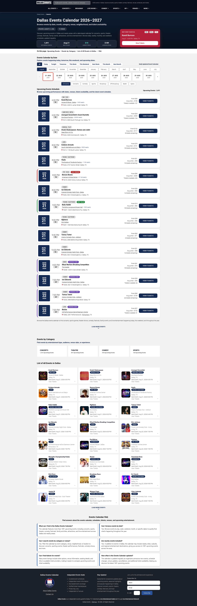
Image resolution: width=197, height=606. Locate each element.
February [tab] (104, 69)
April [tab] (124, 69)
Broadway (79, 8)
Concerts (66, 8)
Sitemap (94, 602)
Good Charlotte (83, 115)
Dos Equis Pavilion (67, 117)
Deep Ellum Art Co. (67, 132)
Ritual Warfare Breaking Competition (75, 265)
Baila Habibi (66, 205)
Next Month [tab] (117, 64)
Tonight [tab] (53, 64)
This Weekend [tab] (84, 64)
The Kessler (65, 267)
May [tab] (134, 69)
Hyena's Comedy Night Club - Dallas (72, 192)
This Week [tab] (73, 64)
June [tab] (145, 69)
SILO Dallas (65, 222)
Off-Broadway (114, 84)
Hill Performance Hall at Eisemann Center (75, 312)
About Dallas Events (49, 591)
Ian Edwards (66, 190)
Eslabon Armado (67, 145)
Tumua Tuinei (66, 235)
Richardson (85, 315)
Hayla (63, 160)
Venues (135, 8)
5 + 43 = (129, 593)
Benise (64, 310)
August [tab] (42, 69)
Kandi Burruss (66, 100)
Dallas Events (40, 14)
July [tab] (155, 69)
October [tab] (62, 69)
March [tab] (114, 69)
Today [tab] (46, 64)
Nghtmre (64, 220)
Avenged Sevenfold (68, 115)
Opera (132, 84)
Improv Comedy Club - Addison (71, 237)
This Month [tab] (106, 64)
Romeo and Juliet (83, 130)
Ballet (125, 84)
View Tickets (140, 43)
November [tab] (72, 69)
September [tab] (52, 69)
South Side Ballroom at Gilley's (70, 147)
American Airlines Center (69, 177)
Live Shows (91, 8)
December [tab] (83, 69)
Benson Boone (67, 175)
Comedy (104, 8)
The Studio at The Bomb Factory (71, 162)
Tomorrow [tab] (63, 64)
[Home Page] (43, 2)
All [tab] (39, 64)
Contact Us (49, 594)
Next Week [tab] (95, 64)
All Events (52, 8)
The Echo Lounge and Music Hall (72, 207)
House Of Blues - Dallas (68, 102)
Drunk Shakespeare (68, 130)
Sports (116, 8)
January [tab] (93, 69)
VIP (125, 8)
